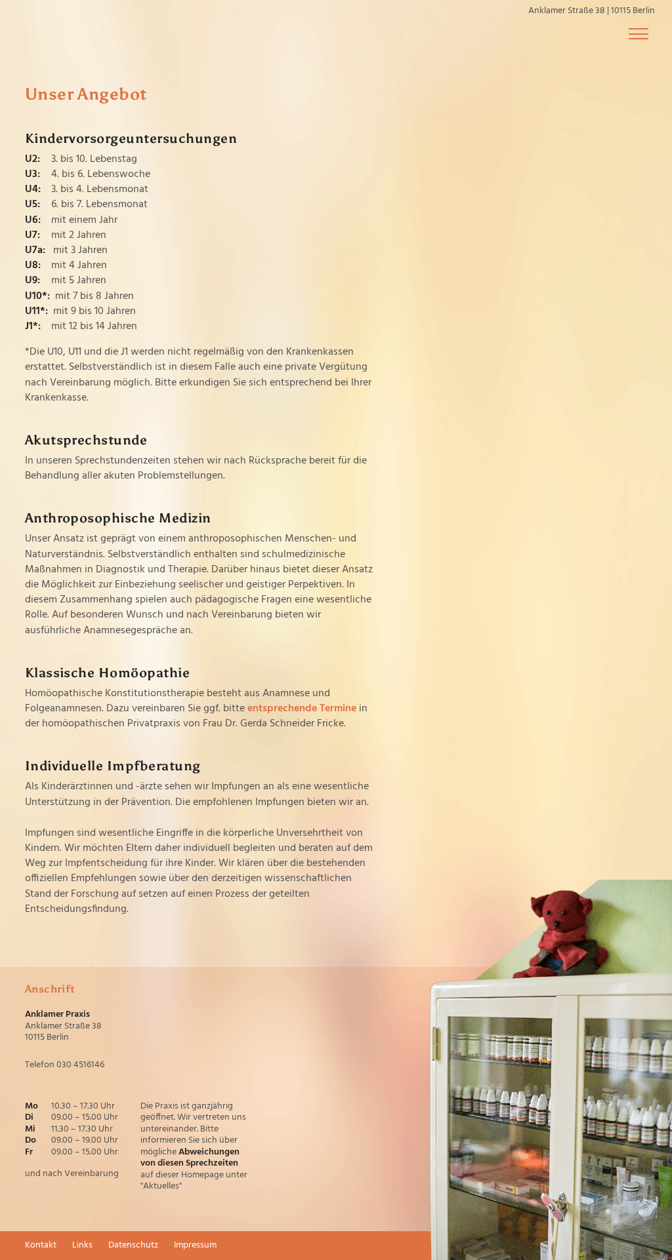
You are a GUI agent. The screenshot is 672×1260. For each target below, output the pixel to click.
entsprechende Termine (301, 708)
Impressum (195, 1245)
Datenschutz (133, 1245)
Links (82, 1245)
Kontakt (40, 1245)
